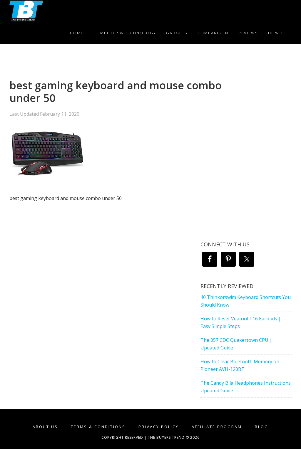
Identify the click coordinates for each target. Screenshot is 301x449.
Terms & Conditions (98, 427)
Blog (261, 427)
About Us (45, 427)
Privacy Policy (158, 427)
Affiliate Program (217, 427)
